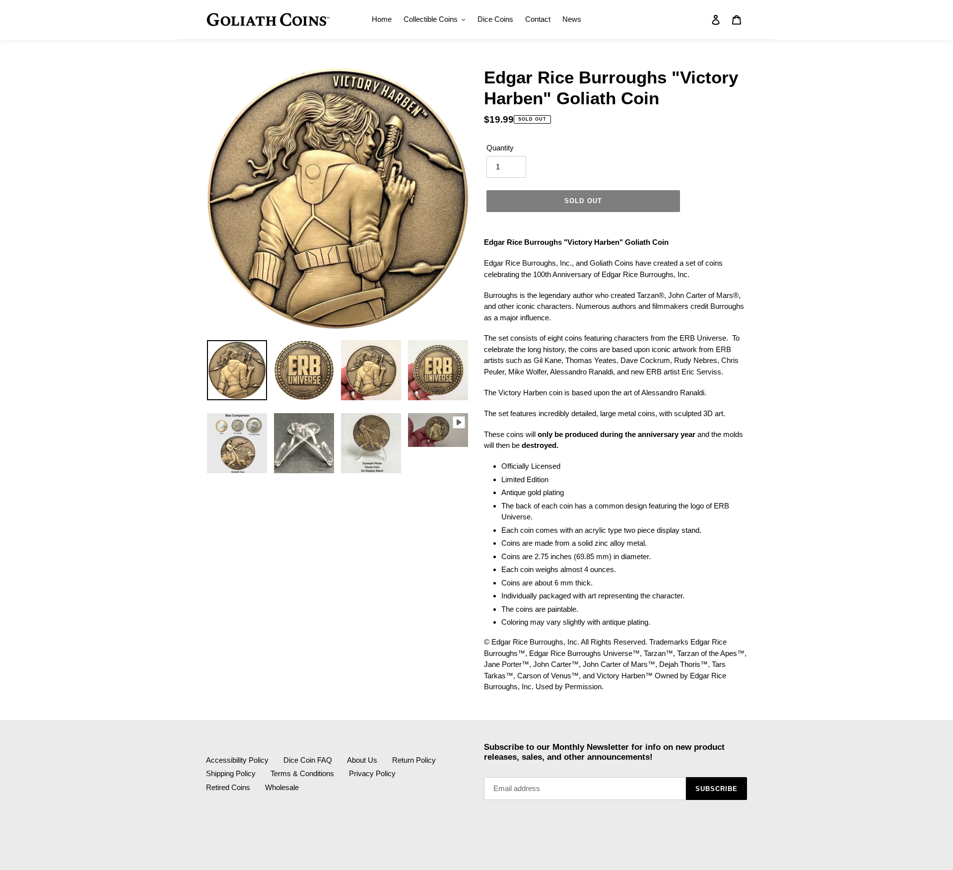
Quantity (500, 148)
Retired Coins (228, 787)
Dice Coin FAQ (307, 760)
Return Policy (414, 760)
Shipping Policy (231, 773)
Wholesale (282, 787)
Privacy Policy (372, 773)
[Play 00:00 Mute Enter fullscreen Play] (337, 198)
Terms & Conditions (302, 773)
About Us (362, 760)
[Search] (702, 19)
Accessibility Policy (237, 760)
